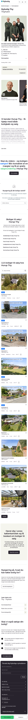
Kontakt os (20, 717)
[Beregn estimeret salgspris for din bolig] (25, 203)
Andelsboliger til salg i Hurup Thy (11, 235)
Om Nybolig (4, 681)
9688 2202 (5, 49)
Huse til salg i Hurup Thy (9, 241)
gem (26, 292)
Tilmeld (23, 677)
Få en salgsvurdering (7, 656)
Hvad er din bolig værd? (8, 711)
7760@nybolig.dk (7, 51)
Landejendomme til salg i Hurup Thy (12, 244)
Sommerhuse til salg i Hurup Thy (11, 250)
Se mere (4, 516)
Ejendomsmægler (5, 5)
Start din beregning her (7, 586)
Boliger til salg (5, 684)
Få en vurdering (7, 717)
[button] (3, 148)
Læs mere (3, 707)
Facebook (5, 55)
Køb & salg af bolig (6, 689)
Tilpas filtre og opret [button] (14, 552)
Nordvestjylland (15, 5)
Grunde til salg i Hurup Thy (9, 238)
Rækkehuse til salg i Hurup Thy (10, 247)
